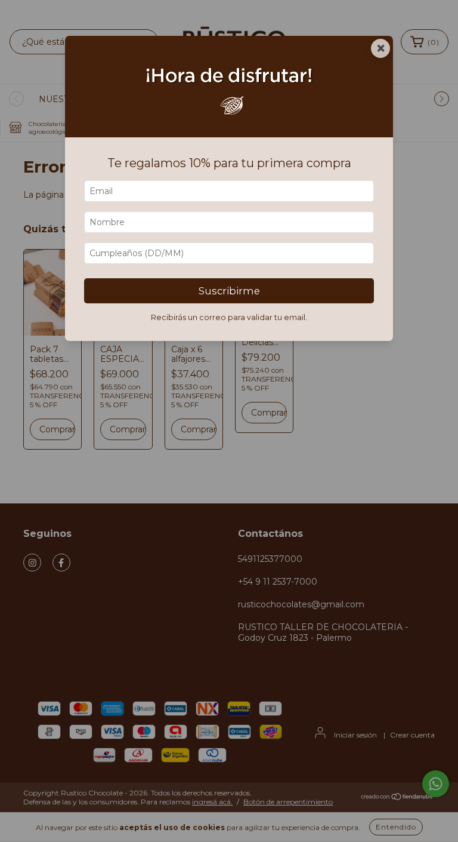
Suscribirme (229, 291)
